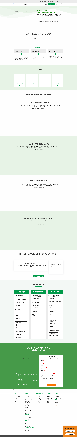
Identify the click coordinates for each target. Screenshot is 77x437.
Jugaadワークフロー (47, 1)
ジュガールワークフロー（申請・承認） (48, 375)
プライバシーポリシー (48, 380)
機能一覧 (25, 4)
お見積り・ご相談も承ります (70, 429)
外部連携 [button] (38, 4)
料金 (29, 4)
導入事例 (33, 4)
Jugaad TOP (41, 1)
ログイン (61, 1)
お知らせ (58, 1)
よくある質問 (44, 4)
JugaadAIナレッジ (53, 1)
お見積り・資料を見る (70, 428)
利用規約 (42, 380)
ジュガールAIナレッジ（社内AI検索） (48, 378)
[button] (75, 427)
